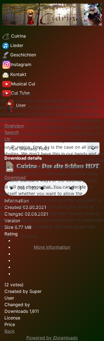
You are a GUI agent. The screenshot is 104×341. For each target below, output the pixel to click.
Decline (29, 236)
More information (52, 247)
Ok (8, 236)
